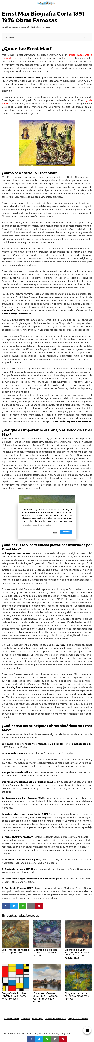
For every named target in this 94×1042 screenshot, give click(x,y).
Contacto (25, 1019)
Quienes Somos (11, 1019)
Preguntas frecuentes (78, 1019)
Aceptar (66, 532)
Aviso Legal (37, 1019)
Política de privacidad (55, 1019)
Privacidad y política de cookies (37, 525)
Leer (55, 533)
